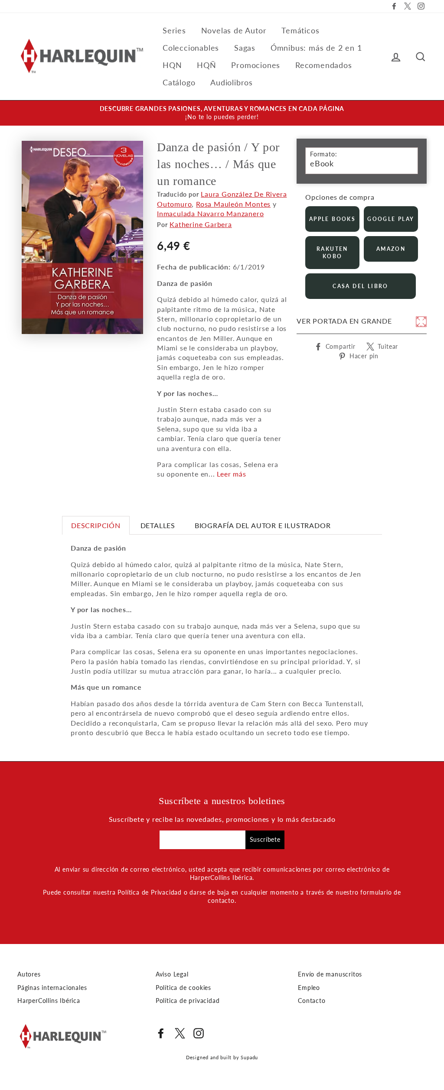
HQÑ (206, 65)
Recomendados (323, 65)
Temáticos (300, 30)
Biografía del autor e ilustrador (263, 525)
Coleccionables (191, 47)
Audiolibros (231, 82)
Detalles (157, 525)
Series (174, 30)
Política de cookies (183, 987)
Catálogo (179, 82)
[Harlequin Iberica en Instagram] (198, 1033)
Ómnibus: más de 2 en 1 (316, 47)
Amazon (390, 249)
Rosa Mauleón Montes (233, 204)
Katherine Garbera (201, 224)
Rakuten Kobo (332, 253)
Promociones (255, 65)
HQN (172, 65)
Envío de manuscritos (330, 974)
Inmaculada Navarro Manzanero (210, 213)
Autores (29, 974)
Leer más (231, 474)
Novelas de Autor (234, 30)
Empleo (309, 987)
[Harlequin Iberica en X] (180, 1033)
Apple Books (332, 219)
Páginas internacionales (52, 987)
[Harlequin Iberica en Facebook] (161, 1033)
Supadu (249, 1057)
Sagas (244, 47)
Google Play (390, 219)
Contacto (311, 1000)
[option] (222, 113)
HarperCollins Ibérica (48, 1000)
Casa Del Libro (360, 286)
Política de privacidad (188, 1000)
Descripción (96, 525)
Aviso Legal (172, 974)
